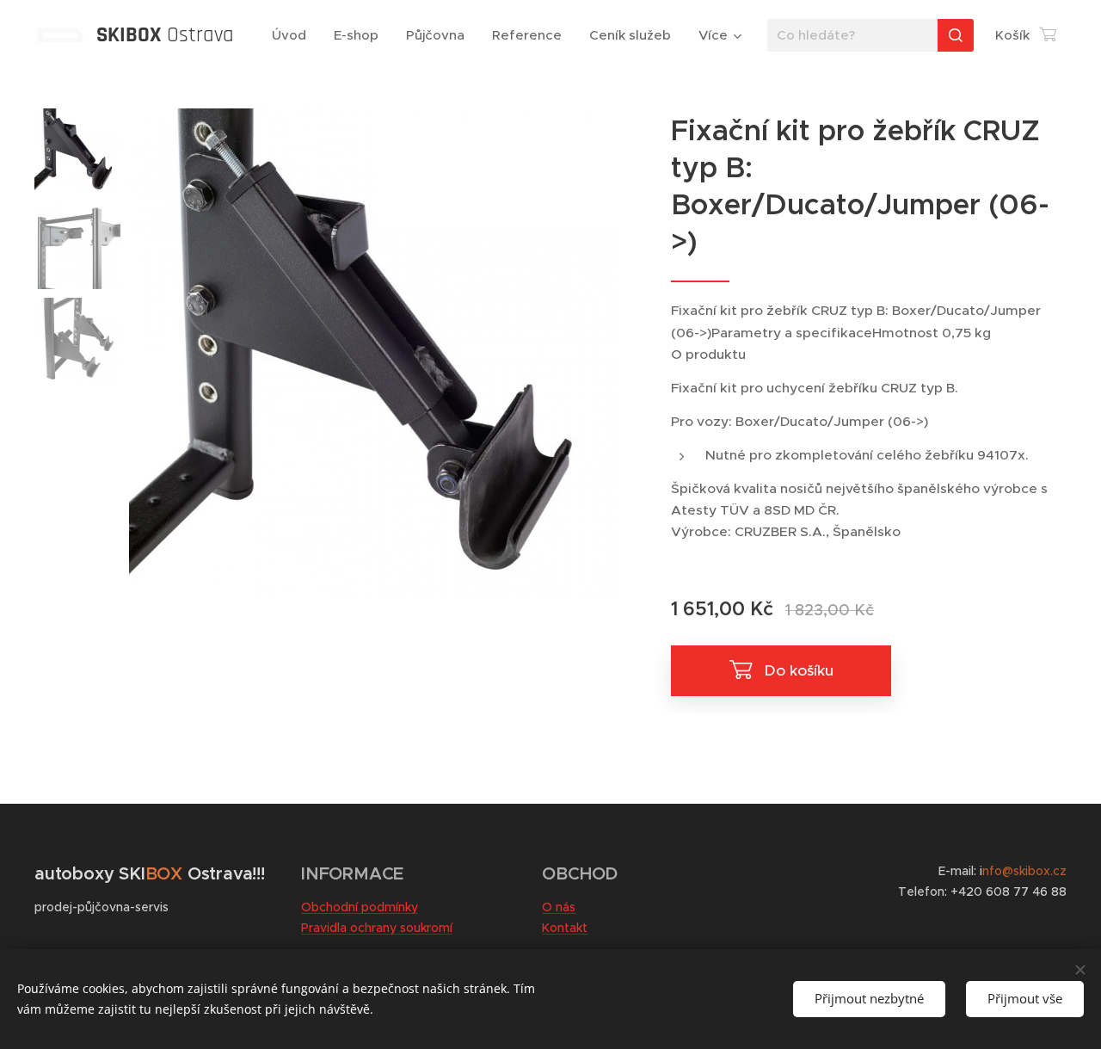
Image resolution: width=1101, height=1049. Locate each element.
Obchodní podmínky (359, 907)
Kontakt (564, 927)
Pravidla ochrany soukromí (376, 927)
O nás (558, 907)
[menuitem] (294, 35)
